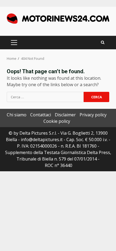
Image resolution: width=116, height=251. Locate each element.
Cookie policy (56, 121)
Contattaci (40, 115)
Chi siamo (16, 115)
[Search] (102, 42)
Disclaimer (65, 115)
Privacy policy (93, 115)
